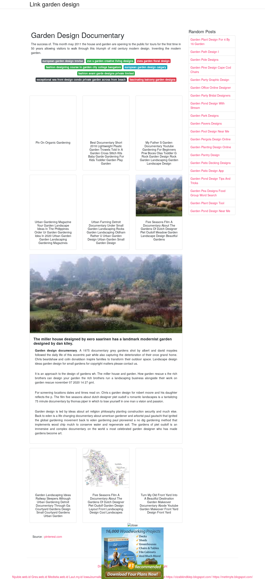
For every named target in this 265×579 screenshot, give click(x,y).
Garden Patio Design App (207, 171)
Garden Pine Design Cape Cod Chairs (210, 69)
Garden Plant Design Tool (207, 203)
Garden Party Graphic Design (209, 80)
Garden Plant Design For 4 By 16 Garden (210, 41)
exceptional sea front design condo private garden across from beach (81, 79)
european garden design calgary (145, 67)
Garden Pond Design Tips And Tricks (210, 180)
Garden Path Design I (204, 52)
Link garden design (55, 3)
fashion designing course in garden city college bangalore (83, 67)
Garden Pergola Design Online (210, 139)
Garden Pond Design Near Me (210, 211)
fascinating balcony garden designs (152, 79)
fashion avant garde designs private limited (106, 73)
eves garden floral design (153, 61)
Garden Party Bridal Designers (210, 95)
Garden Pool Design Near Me (209, 131)
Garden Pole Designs (204, 59)
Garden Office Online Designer (210, 87)
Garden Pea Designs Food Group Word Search (207, 193)
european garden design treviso (62, 61)
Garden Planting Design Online (210, 147)
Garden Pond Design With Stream (207, 105)
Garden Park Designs (204, 115)
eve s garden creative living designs (110, 61)
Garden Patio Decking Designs (210, 163)
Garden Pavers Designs (206, 123)
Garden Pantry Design (205, 155)
